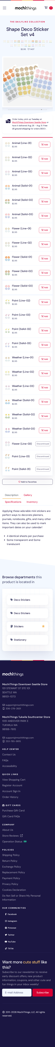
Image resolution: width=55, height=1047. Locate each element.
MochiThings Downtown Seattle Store (29, 122)
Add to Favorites (28, 482)
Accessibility (9, 766)
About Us (7, 830)
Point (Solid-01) (21, 469)
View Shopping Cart (13, 779)
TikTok (11, 948)
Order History (10, 797)
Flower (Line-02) (22, 242)
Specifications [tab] (13, 502)
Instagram (13, 921)
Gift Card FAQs (11, 816)
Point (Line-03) (21, 314)
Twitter (12, 934)
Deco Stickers (22, 600)
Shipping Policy (11, 855)
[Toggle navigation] (4, 8)
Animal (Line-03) (22, 171)
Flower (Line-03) (22, 443)
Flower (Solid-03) (22, 285)
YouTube (12, 941)
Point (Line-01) (21, 456)
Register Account (12, 785)
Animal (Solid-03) (22, 214)
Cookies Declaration (14, 890)
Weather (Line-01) (22, 357)
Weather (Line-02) (23, 372)
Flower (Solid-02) (22, 271)
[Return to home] (25, 8)
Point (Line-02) (21, 300)
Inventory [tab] (32, 502)
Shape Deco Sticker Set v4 (27, 31)
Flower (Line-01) (21, 228)
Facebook (13, 914)
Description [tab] (11, 495)
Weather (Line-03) (23, 386)
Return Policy (9, 861)
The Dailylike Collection (27, 21)
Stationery (20, 640)
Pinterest (13, 927)
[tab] (8, 109)
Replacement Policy (13, 872)
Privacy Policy (10, 884)
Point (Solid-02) (21, 329)
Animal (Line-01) (21, 143)
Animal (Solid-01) (22, 185)
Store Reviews (10, 835)
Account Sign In (11, 791)
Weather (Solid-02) (23, 414)
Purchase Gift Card (13, 810)
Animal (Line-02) (22, 157)
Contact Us (9, 754)
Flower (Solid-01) (22, 257)
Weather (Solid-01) (23, 400)
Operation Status (12, 841)
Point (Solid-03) (21, 343)
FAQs (5, 760)
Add (47, 144)
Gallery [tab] (28, 495)
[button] (27, 81)
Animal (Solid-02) (22, 200)
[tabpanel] (27, 527)
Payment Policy (11, 878)
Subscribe (45, 992)
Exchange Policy (11, 866)
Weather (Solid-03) (23, 428)
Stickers (18, 626)
